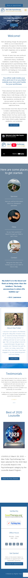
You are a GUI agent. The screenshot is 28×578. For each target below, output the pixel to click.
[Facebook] (6, 544)
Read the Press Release (10, 478)
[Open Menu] (26, 10)
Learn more (14, 25)
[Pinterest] (21, 544)
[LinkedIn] (14, 544)
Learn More (14, 358)
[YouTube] (17, 544)
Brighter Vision (18, 573)
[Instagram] (10, 544)
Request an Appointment (14, 563)
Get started (14, 125)
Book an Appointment (14, 5)
